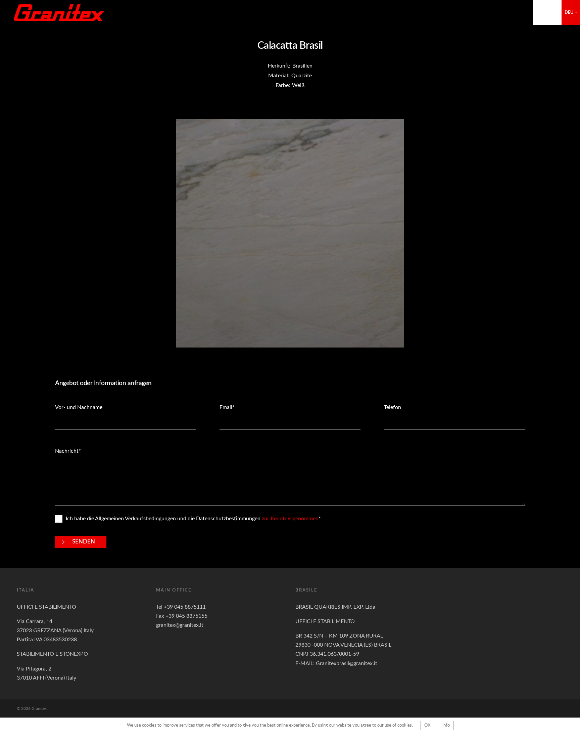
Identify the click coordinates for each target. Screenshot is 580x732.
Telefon (392, 407)
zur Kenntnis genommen (290, 518)
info (446, 725)
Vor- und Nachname (78, 407)
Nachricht (67, 451)
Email (226, 407)
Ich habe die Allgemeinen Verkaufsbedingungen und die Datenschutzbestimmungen (192, 518)
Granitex (59, 12)
